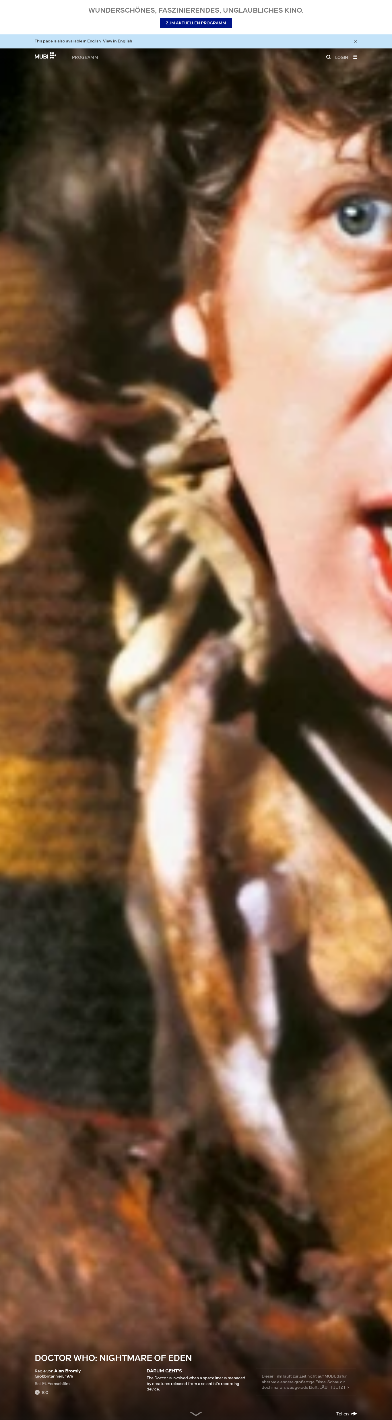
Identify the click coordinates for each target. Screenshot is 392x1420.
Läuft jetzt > (334, 1387)
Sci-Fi (40, 1383)
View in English (117, 41)
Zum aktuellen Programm (196, 23)
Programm (85, 57)
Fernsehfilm (58, 1383)
